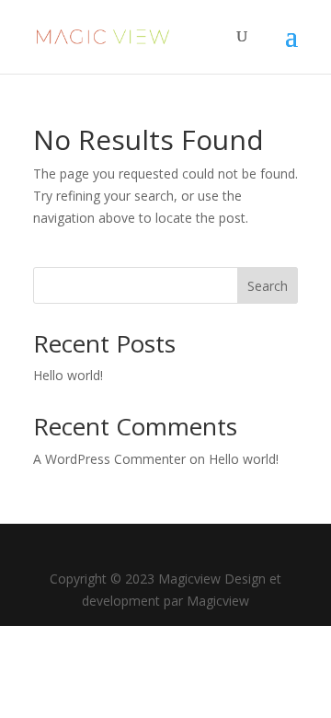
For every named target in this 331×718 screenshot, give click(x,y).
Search (267, 286)
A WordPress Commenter (109, 459)
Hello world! (68, 375)
